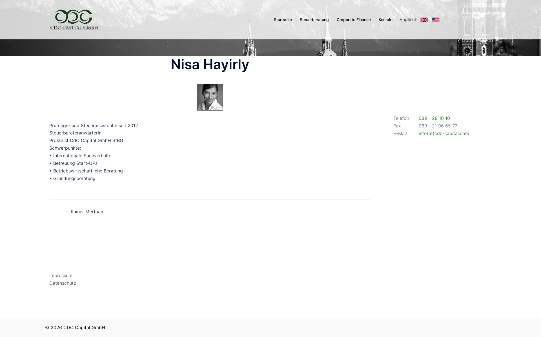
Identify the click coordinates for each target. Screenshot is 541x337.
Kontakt (386, 19)
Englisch (409, 19)
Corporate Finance (354, 19)
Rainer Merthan (87, 211)
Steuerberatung (314, 19)
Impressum (60, 275)
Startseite (283, 19)
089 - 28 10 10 (434, 118)
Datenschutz (62, 283)
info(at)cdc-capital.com (444, 133)
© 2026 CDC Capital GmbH (75, 327)
